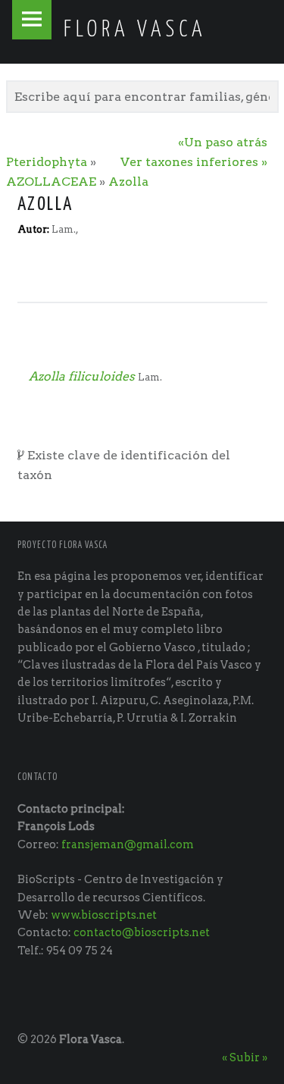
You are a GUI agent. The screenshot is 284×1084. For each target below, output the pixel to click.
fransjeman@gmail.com (127, 844)
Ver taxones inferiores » (193, 162)
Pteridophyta (46, 162)
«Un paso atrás (222, 142)
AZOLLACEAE (51, 181)
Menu (31, 19)
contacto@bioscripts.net (141, 932)
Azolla (128, 181)
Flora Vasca (90, 1039)
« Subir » (244, 1057)
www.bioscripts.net (104, 915)
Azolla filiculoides (82, 376)
